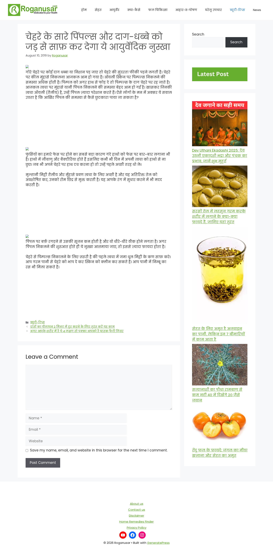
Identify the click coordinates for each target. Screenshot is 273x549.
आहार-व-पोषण (186, 10)
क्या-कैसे (133, 10)
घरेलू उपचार (213, 10)
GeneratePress (158, 543)
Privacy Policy (136, 527)
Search (198, 34)
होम (84, 10)
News (257, 10)
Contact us (136, 510)
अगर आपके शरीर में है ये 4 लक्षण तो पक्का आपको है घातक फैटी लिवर (77, 331)
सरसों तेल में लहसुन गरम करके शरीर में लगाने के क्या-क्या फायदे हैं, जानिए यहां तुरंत (219, 216)
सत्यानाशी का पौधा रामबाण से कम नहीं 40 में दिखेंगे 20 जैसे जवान (217, 395)
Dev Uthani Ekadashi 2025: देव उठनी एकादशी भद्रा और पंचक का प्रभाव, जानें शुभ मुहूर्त (219, 156)
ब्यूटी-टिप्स (237, 10)
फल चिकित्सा (157, 10)
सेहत (98, 10)
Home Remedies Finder (136, 521)
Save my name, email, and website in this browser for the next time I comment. (98, 450)
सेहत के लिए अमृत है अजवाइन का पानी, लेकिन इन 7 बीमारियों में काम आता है (218, 334)
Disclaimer (136, 515)
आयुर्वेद (114, 10)
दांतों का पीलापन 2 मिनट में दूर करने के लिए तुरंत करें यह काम (72, 327)
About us (136, 504)
